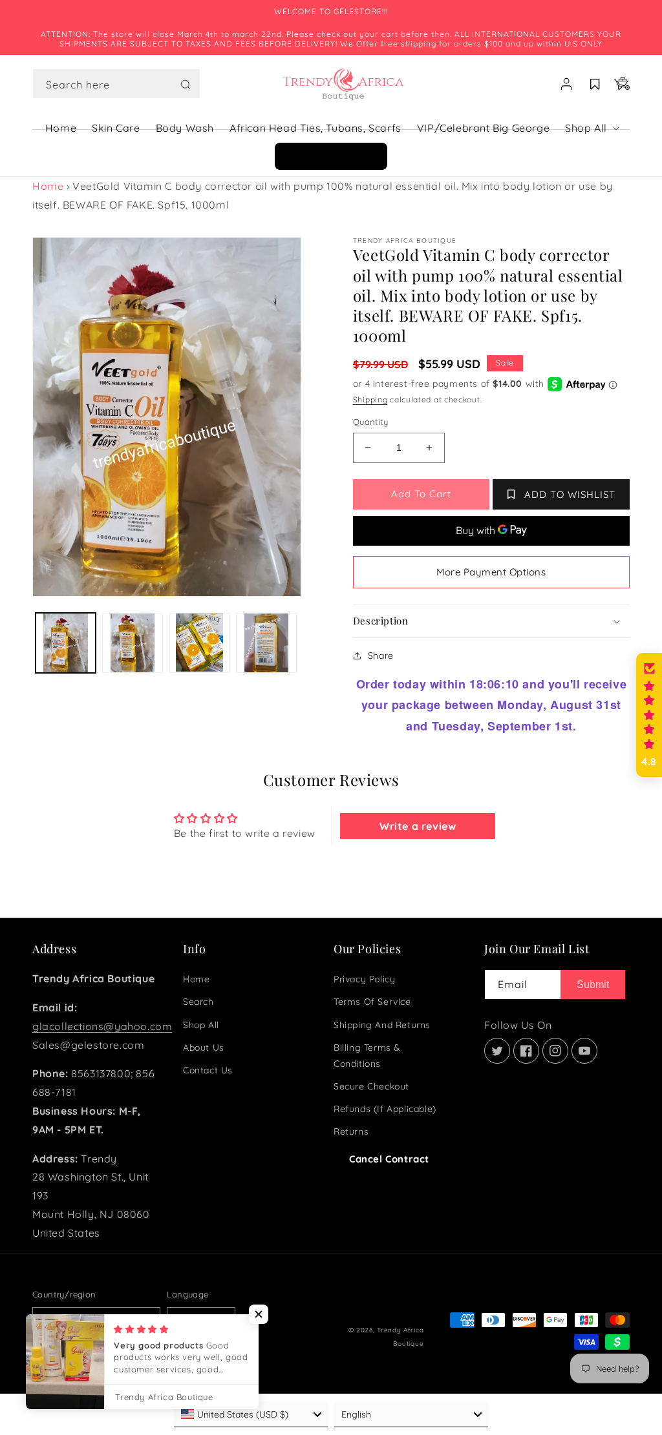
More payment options (491, 572)
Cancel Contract (389, 1159)
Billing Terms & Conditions (367, 1055)
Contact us (208, 1070)
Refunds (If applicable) (385, 1109)
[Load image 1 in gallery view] (66, 643)
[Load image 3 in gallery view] (199, 643)
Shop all (201, 1025)
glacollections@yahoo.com (102, 1026)
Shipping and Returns (382, 1025)
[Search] (185, 84)
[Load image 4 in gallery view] (266, 643)
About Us (203, 1047)
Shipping (370, 399)
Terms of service (372, 1001)
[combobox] (116, 83)
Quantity (370, 422)
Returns (351, 1131)
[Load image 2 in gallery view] (132, 643)
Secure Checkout (371, 1086)
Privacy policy (364, 979)
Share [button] (381, 655)
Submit (593, 984)
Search (198, 1001)
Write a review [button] (417, 826)
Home (47, 186)
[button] (116, 84)
